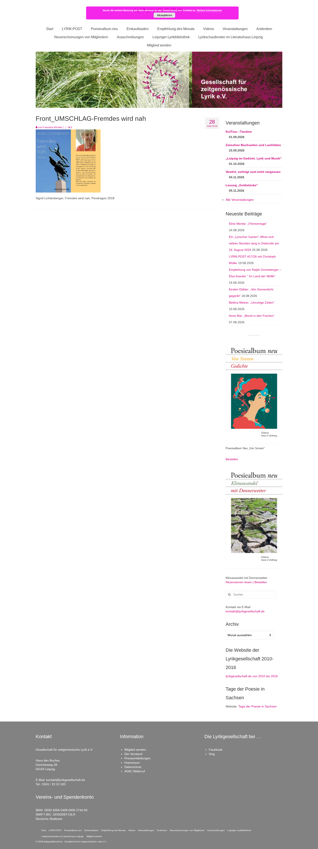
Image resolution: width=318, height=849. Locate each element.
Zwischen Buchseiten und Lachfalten (253, 145)
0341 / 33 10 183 (54, 784)
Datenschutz (132, 767)
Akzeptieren (164, 15)
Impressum (132, 762)
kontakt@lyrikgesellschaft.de (245, 611)
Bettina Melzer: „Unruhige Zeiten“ (252, 302)
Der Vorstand (133, 754)
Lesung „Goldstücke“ (242, 185)
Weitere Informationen (209, 10)
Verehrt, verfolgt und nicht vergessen (253, 172)
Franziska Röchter (52, 127)
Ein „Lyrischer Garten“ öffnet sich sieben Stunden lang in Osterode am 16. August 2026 (254, 243)
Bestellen (232, 459)
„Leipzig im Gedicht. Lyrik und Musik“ (254, 158)
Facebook (215, 749)
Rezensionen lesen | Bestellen (246, 582)
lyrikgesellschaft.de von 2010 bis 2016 (252, 676)
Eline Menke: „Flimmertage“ (248, 223)
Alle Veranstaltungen (240, 199)
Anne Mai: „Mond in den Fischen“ (252, 315)
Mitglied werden (135, 749)
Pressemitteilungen (137, 758)
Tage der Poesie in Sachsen (257, 706)
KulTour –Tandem (239, 131)
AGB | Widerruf (134, 771)
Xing (212, 754)
